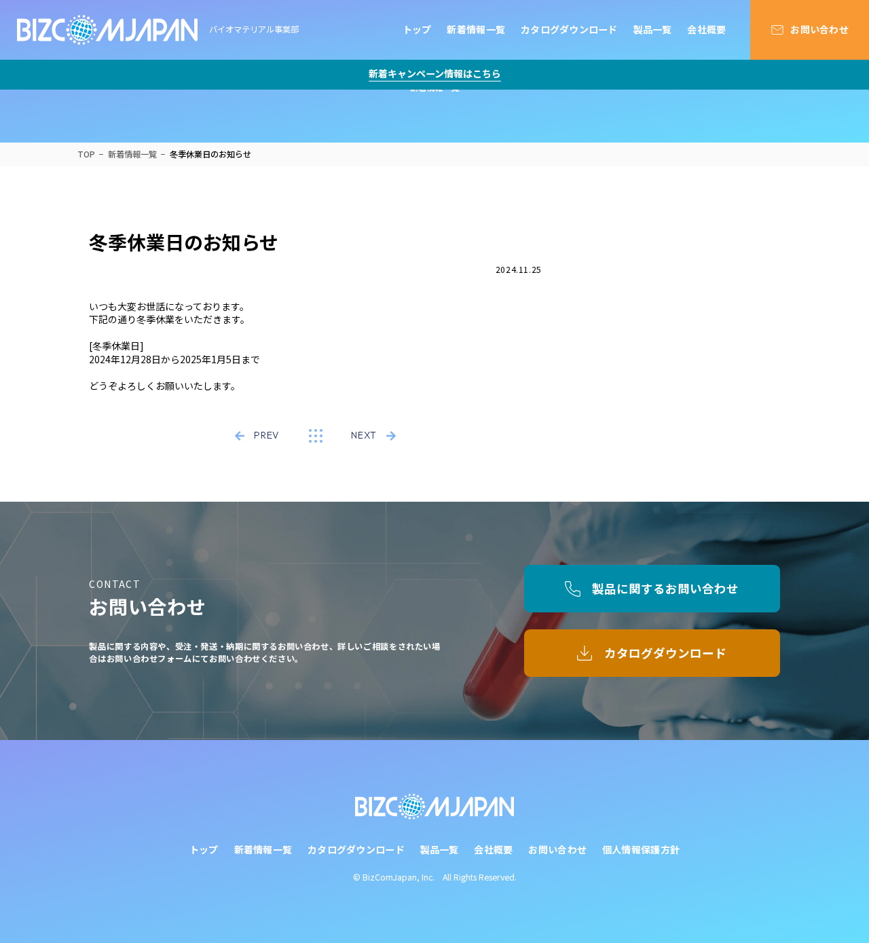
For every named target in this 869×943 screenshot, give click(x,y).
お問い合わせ (819, 29)
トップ (417, 29)
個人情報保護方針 (641, 849)
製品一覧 (652, 29)
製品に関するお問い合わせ (665, 588)
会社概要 (706, 29)
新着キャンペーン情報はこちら (435, 73)
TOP (86, 154)
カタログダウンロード (569, 29)
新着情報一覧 (476, 29)
